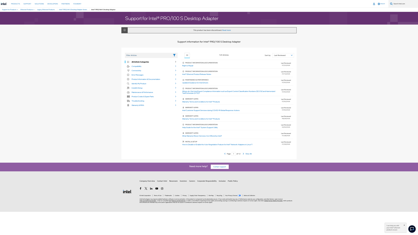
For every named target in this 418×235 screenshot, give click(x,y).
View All (248, 154)
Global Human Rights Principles (273, 200)
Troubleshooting (138, 101)
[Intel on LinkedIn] (151, 189)
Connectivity (136, 70)
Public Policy (233, 181)
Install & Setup (137, 88)
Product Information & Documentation (146, 79)
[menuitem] (26, 10)
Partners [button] (66, 4)
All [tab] (187, 55)
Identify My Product (139, 83)
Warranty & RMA (138, 105)
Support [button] (27, 4)
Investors (183, 181)
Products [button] (15, 4)
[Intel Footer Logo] (127, 191)
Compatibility (136, 66)
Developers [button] (52, 4)
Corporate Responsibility (207, 181)
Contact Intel (162, 181)
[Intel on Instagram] (162, 189)
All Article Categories (140, 62)
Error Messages (137, 75)
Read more (226, 30)
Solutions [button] (39, 4)
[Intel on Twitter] (146, 189)
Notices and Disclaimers (179, 200)
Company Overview (147, 181)
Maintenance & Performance (142, 92)
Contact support (219, 167)
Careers (192, 181)
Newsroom (173, 181)
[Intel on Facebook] (140, 189)
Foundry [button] (77, 4)
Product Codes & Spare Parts (143, 96)
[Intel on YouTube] (157, 189)
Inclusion (222, 181)
